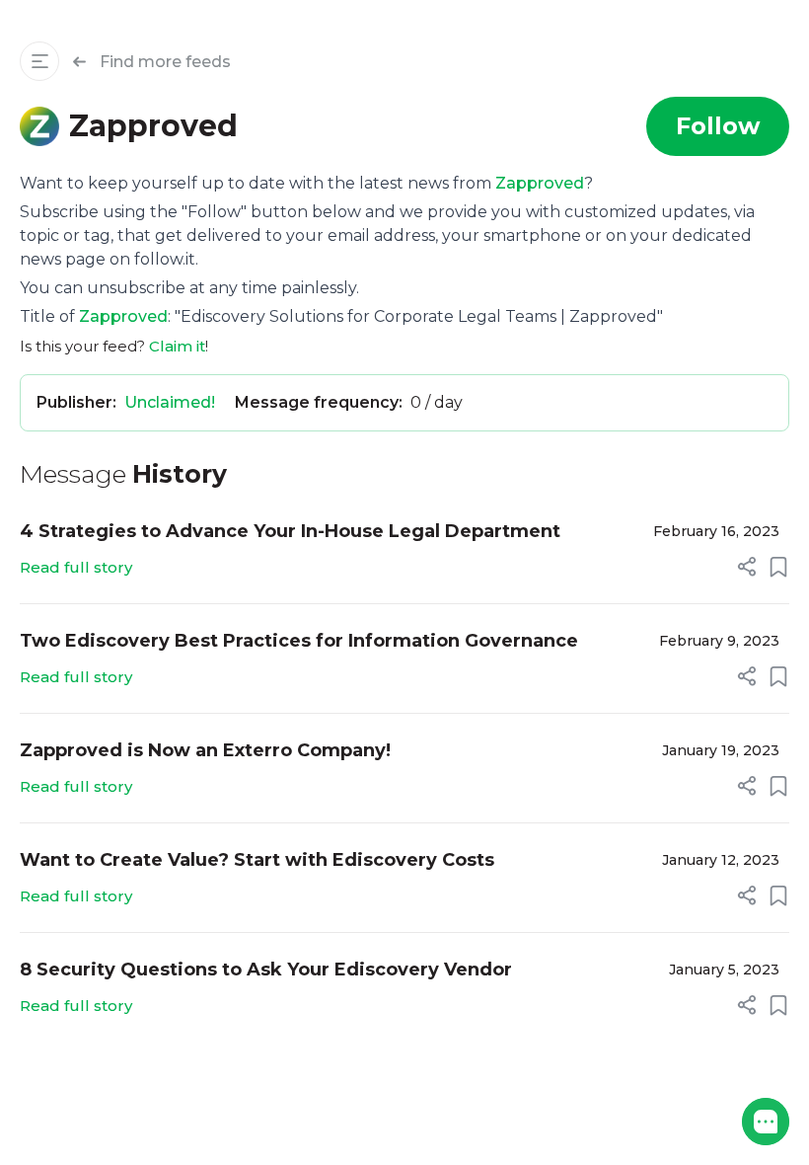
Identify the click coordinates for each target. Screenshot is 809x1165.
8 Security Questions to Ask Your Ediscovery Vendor (266, 969)
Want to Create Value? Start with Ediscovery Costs (257, 860)
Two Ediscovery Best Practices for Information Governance (299, 641)
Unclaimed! (169, 402)
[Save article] (778, 567)
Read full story (76, 567)
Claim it (177, 346)
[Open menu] (39, 61)
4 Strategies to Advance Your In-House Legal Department (290, 531)
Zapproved (539, 183)
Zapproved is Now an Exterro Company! (205, 750)
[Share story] (747, 567)
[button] (765, 1121)
